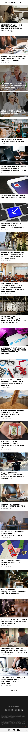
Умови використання (13, 697)
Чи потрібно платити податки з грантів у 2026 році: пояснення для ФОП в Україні (13, 168)
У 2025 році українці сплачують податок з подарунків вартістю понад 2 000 (13, 444)
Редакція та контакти (14, 699)
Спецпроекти (14, 704)
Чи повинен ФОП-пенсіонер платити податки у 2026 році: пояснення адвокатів (13, 85)
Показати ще (14, 690)
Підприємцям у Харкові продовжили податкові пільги (11, 563)
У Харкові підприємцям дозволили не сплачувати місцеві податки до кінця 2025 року (12, 382)
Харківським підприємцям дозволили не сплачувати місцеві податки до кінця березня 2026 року (12, 255)
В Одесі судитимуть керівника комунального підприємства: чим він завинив (14, 621)
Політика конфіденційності (14, 706)
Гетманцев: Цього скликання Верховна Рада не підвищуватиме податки (13, 533)
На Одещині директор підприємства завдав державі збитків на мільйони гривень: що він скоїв (13, 320)
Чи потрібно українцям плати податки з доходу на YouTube (13, 197)
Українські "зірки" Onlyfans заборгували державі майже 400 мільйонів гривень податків (13, 351)
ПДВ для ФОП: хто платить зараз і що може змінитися (12, 140)
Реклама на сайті (14, 702)
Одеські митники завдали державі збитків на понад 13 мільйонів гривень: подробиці (14, 650)
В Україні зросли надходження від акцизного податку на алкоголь (13, 592)
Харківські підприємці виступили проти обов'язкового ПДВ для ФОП (12, 225)
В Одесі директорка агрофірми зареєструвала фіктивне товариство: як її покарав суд (12, 476)
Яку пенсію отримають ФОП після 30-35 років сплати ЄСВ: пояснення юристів (13, 112)
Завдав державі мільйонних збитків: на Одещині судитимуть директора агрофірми (13, 413)
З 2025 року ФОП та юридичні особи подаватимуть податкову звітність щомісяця (13, 681)
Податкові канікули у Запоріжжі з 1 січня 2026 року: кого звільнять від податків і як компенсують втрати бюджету (12, 287)
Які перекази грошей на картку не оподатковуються (13, 505)
